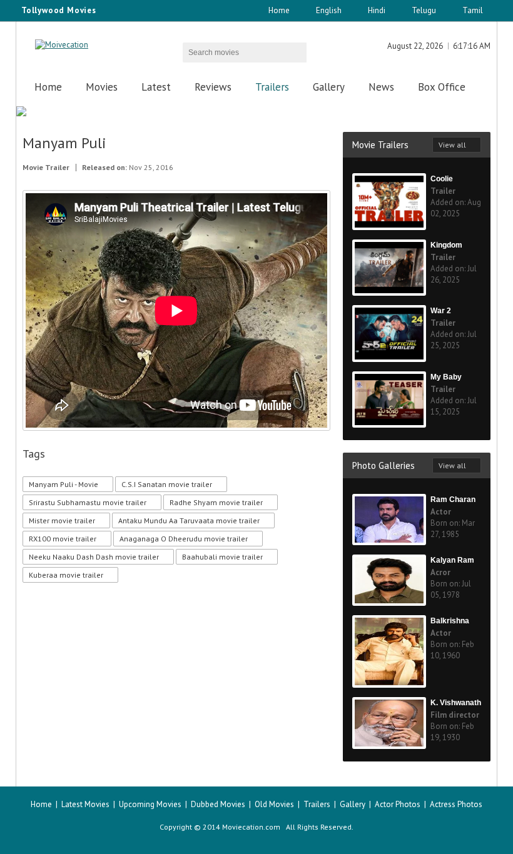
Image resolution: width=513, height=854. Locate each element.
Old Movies (274, 804)
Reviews (213, 87)
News (381, 87)
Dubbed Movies (218, 804)
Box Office (441, 87)
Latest (156, 87)
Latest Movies (85, 804)
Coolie (441, 178)
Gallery (329, 87)
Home (279, 10)
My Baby (446, 377)
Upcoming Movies (150, 804)
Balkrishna (449, 620)
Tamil (472, 10)
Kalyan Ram (452, 560)
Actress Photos (456, 804)
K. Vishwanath (455, 702)
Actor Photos (397, 804)
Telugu (424, 10)
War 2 (440, 310)
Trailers (272, 87)
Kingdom (446, 245)
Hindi (376, 10)
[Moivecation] (61, 44)
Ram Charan (452, 499)
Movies (102, 87)
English (329, 10)
